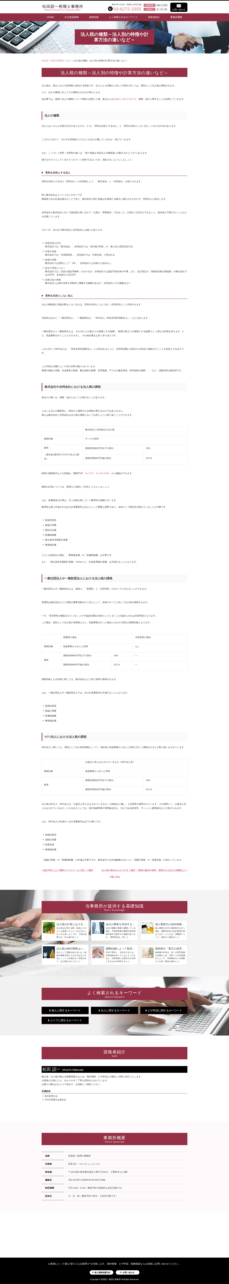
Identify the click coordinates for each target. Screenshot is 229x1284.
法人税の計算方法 (127, 99)
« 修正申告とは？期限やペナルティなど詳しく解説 (67, 870)
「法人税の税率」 (97, 473)
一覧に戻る (114, 877)
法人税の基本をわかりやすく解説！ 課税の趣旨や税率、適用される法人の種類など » (144, 870)
